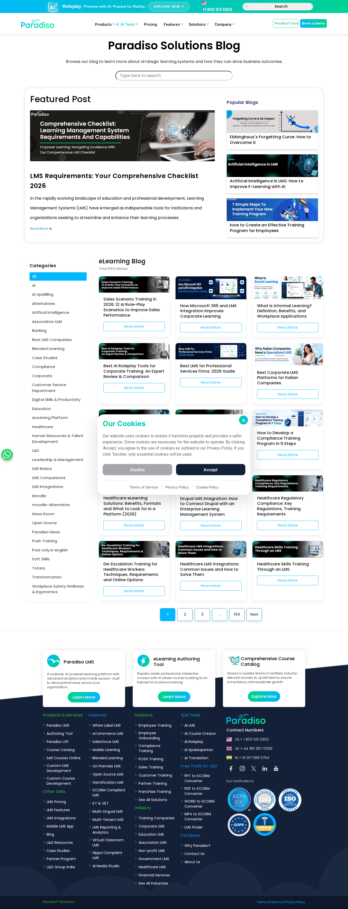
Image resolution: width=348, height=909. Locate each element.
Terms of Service (269, 902)
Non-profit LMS (152, 850)
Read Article (134, 326)
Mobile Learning (106, 749)
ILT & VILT (100, 803)
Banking (39, 330)
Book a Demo (313, 23)
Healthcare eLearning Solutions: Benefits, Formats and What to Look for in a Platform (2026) (132, 506)
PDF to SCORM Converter (197, 791)
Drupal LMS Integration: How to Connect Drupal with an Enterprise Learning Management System (209, 506)
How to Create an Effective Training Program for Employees (267, 228)
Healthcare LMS (152, 867)
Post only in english (50, 549)
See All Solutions (153, 799)
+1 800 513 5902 (217, 9)
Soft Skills (41, 559)
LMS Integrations (47, 486)
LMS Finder (193, 827)
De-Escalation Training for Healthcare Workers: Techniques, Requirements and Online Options (130, 572)
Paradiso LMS (58, 725)
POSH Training (151, 759)
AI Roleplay (193, 741)
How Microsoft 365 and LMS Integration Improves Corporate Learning (208, 311)
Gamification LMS (108, 782)
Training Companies (157, 818)
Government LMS (154, 858)
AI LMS (189, 725)
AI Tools (128, 24)
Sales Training (151, 767)
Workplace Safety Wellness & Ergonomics (58, 588)
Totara (38, 568)
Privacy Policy (294, 902)
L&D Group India (61, 867)
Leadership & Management (58, 459)
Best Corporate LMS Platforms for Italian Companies (277, 378)
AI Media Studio (105, 866)
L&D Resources (60, 842)
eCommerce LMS (107, 733)
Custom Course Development (61, 781)
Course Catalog (61, 749)
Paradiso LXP (58, 741)
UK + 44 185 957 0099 (253, 748)
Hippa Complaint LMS (107, 855)
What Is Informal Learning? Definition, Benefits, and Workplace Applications (284, 311)
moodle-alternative (51, 504)
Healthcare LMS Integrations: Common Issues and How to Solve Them (209, 569)
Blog (50, 834)
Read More (39, 228)
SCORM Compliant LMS (108, 793)
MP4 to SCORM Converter (197, 816)
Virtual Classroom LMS (108, 842)
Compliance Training (149, 748)
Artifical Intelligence (50, 312)
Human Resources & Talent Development (58, 438)
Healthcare (42, 426)
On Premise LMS (106, 766)
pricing (150, 24)
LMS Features (58, 809)
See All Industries (153, 883)
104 (237, 614)
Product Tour (286, 23)
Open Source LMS (108, 774)
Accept (211, 469)
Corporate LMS (152, 826)
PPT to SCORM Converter (197, 778)
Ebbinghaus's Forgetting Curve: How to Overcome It (270, 139)
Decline (137, 469)
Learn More (84, 697)
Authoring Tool (60, 733)
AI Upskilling (42, 294)
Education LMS (151, 834)
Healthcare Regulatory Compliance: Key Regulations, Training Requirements (280, 506)
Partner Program (61, 858)
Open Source (44, 522)
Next (254, 614)
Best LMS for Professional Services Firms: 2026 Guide (207, 368)
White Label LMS (106, 725)
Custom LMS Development (59, 768)
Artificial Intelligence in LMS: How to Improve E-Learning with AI (266, 183)
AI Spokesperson (198, 749)
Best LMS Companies (52, 339)
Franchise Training (155, 791)
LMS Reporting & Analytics (106, 830)
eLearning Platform (50, 417)
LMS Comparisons (48, 477)
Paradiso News (46, 531)
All (34, 276)
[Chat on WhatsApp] (7, 454)
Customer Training (155, 775)
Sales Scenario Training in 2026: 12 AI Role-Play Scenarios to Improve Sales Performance (131, 307)
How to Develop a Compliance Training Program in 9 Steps (278, 438)
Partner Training (153, 783)
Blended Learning (48, 348)
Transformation (47, 577)
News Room (43, 513)
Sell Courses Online (64, 758)
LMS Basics (42, 468)
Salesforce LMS (105, 741)
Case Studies (45, 357)
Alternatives (43, 303)
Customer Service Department (49, 387)
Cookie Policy (207, 487)
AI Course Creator (200, 733)
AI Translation (196, 758)
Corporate (42, 375)
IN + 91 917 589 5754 (252, 757)
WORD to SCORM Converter (199, 804)
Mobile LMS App (60, 826)
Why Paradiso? (197, 845)
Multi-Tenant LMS (108, 819)
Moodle (39, 495)
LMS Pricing (56, 801)
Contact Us (194, 853)
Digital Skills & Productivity (56, 399)
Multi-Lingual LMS (107, 811)
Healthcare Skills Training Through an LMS (283, 566)
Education (41, 408)
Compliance (43, 366)
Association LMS (47, 321)
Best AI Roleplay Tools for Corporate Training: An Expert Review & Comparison (133, 371)
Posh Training (44, 541)
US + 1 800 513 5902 (252, 739)
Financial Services (154, 875)
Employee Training (155, 725)
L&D (35, 450)
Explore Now (264, 696)
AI (33, 285)
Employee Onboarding (149, 735)
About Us (192, 861)
